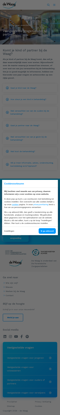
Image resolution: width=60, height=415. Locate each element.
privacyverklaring (40, 204)
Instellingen (9, 231)
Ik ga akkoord (47, 231)
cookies (15, 204)
